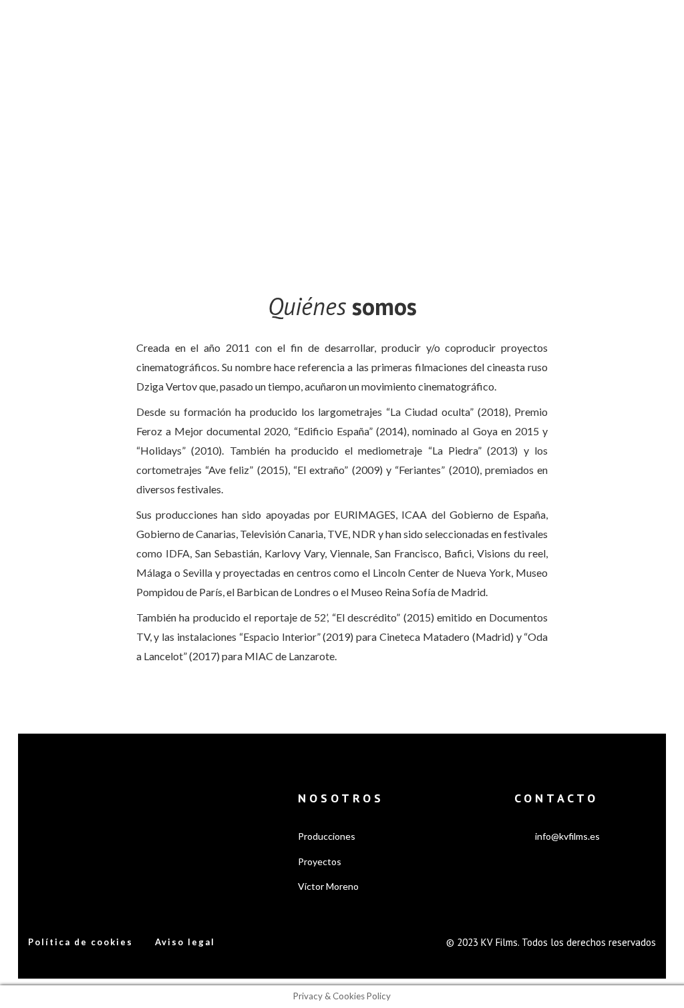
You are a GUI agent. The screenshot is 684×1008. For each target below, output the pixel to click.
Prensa (472, 35)
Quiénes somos (175, 35)
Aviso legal (185, 942)
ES (607, 35)
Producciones (258, 35)
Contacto (523, 35)
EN (626, 35)
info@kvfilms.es (567, 836)
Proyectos (331, 35)
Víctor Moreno (406, 35)
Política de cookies (80, 942)
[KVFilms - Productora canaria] (71, 33)
